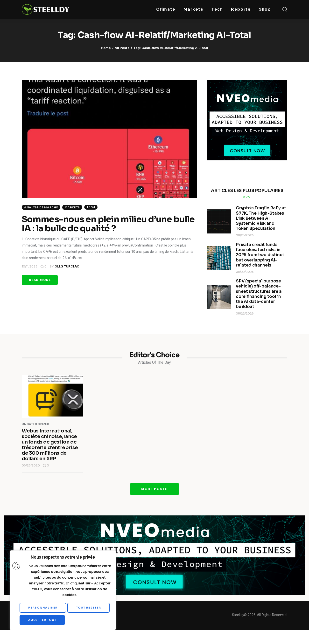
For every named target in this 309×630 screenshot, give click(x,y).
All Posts (122, 48)
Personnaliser (42, 607)
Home (106, 48)
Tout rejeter (88, 607)
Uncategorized (35, 424)
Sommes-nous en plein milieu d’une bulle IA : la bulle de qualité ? (108, 224)
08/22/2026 (245, 272)
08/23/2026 (245, 235)
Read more (40, 280)
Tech (91, 207)
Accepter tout (42, 620)
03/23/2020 (31, 465)
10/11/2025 (29, 266)
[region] (63, 590)
